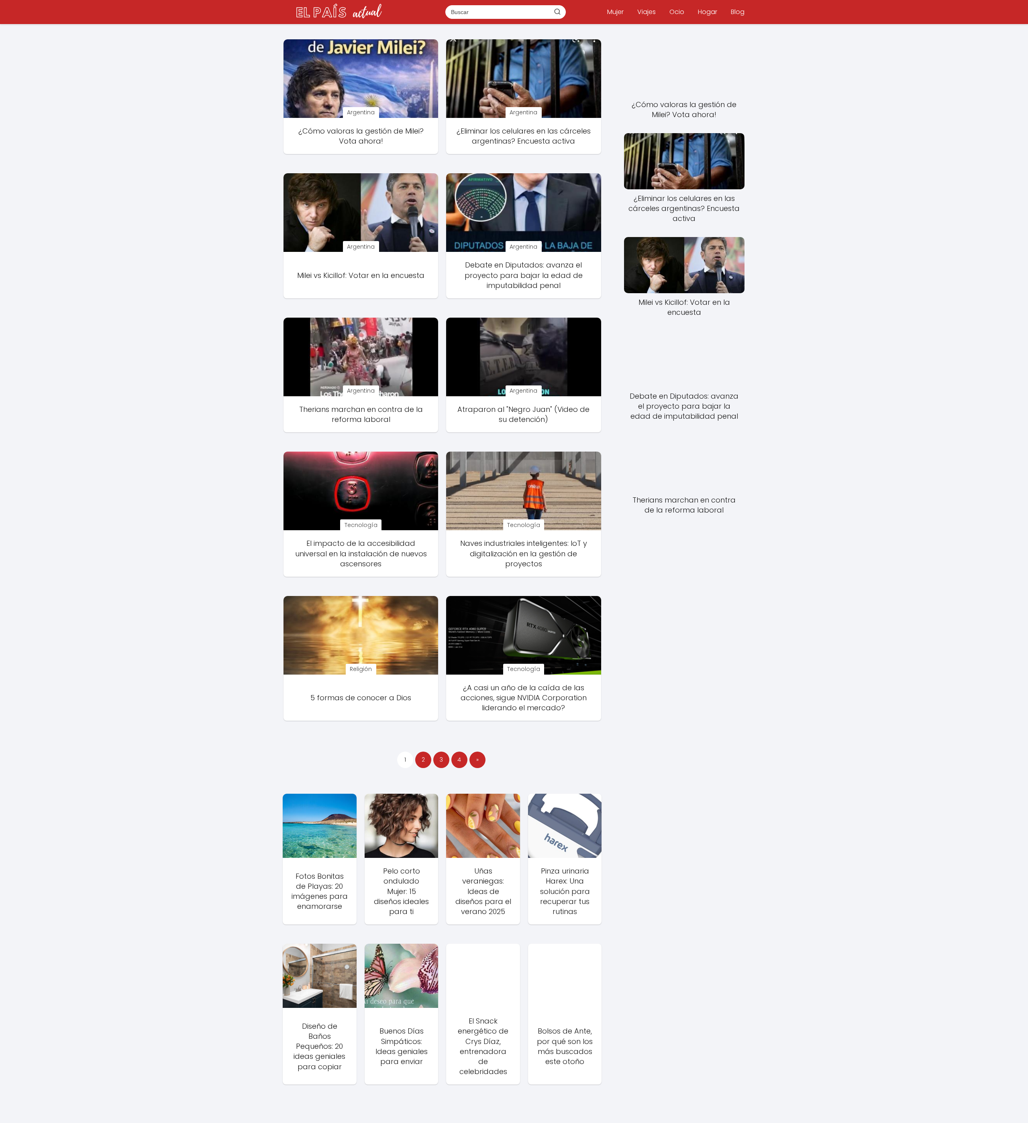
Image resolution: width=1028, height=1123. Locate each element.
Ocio (676, 11)
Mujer (615, 11)
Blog (737, 11)
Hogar (707, 11)
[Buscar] (557, 11)
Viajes (646, 11)
